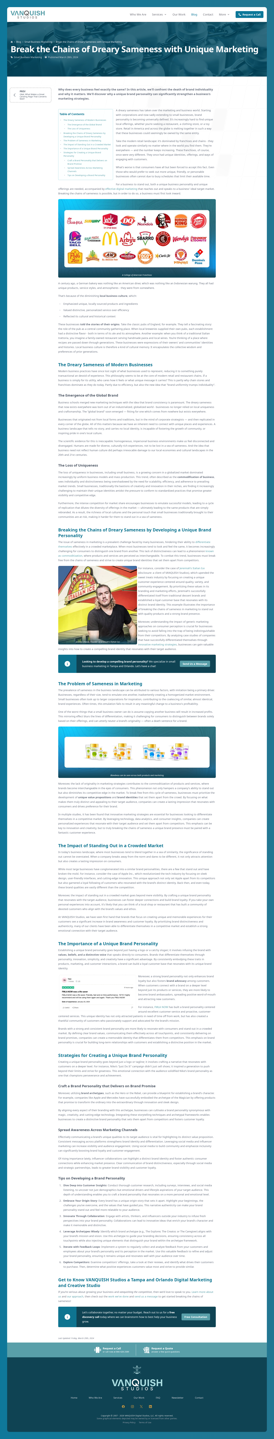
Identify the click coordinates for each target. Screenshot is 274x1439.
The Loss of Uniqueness (79, 128)
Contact (208, 14)
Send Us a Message (195, 664)
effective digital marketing (121, 189)
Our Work (179, 14)
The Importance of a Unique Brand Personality (86, 148)
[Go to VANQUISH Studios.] (12, 42)
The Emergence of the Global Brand (85, 124)
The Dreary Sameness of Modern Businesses (85, 120)
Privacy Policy (129, 1422)
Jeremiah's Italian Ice (192, 568)
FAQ (158, 1397)
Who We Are (138, 14)
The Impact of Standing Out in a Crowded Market (87, 144)
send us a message (146, 1296)
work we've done (118, 1296)
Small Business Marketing (28, 57)
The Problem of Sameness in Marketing (82, 140)
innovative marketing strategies (157, 644)
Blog (194, 14)
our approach (75, 1296)
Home (74, 1397)
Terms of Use (145, 1422)
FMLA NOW (161, 1007)
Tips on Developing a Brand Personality (86, 175)
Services (117, 1397)
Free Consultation (195, 1317)
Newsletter (178, 1397)
